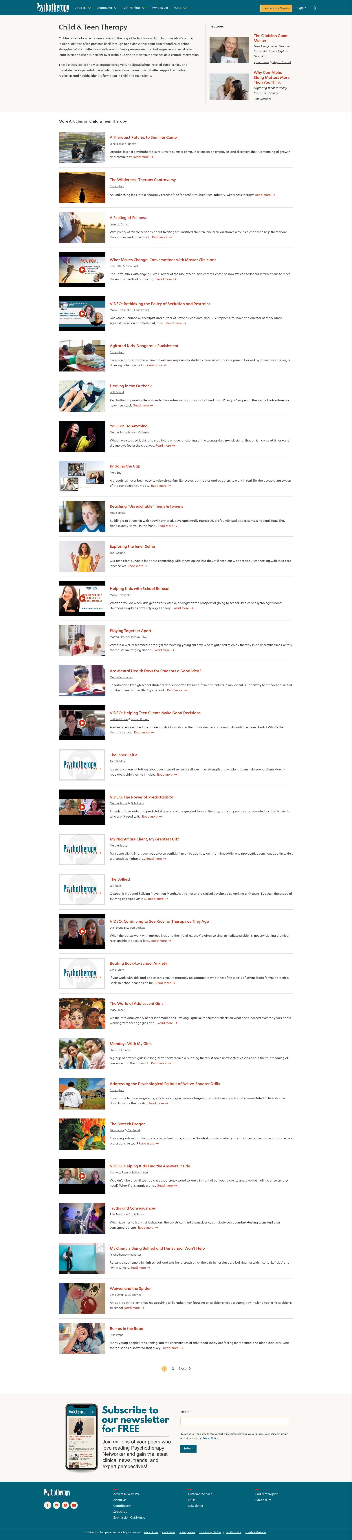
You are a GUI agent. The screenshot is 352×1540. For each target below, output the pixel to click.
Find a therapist (266, 1494)
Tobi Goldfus (117, 553)
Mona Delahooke (120, 310)
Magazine (104, 8)
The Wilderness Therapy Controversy (143, 180)
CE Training (132, 8)
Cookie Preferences (255, 1533)
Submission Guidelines (129, 1517)
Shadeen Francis (120, 1050)
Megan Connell (281, 62)
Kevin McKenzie (140, 432)
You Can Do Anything (129, 426)
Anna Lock (132, 266)
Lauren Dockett (140, 719)
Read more (141, 157)
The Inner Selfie (124, 755)
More (177, 8)
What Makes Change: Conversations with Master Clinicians (163, 260)
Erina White (117, 1130)
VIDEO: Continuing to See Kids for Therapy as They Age (159, 922)
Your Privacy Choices (210, 1533)
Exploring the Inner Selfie (132, 547)
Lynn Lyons (116, 928)
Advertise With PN (126, 1494)
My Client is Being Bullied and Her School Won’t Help (157, 1249)
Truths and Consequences (133, 1208)
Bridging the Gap (125, 466)
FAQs (191, 1500)
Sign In (302, 8)
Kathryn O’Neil (139, 637)
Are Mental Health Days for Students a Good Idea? (155, 671)
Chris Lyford (117, 186)
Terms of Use (151, 1533)
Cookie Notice (233, 1533)
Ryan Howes (261, 62)
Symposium (160, 8)
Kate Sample (117, 513)
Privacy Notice (210, 1438)
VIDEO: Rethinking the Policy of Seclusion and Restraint (160, 304)
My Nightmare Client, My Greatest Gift (144, 839)
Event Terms (168, 1533)
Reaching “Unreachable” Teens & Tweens (146, 507)
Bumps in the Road (126, 1329)
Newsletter (195, 1506)
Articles (80, 8)
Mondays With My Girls (131, 1044)
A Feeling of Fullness (128, 218)
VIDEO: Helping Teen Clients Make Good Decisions (155, 713)
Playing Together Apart (130, 631)
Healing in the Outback (131, 386)
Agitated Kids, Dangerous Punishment (144, 346)
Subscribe (120, 1511)
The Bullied (120, 880)
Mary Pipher (117, 1010)
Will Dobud (117, 392)
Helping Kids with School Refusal (139, 589)
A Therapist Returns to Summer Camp (143, 138)
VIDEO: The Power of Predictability (141, 797)
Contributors (122, 1506)
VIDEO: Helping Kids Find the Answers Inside (150, 1166)
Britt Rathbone (263, 99)
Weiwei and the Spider (130, 1289)
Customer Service (200, 1494)
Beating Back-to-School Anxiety (138, 964)
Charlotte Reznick (120, 1172)
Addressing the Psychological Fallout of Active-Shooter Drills (165, 1084)
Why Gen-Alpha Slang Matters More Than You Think (272, 77)
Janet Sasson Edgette (123, 144)
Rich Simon (137, 803)
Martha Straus (118, 432)
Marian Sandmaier (121, 677)
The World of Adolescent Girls (137, 1004)
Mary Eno (115, 473)
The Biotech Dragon (128, 1124)
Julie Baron (137, 1214)
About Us (119, 1500)
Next (182, 1368)
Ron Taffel (116, 266)
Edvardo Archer (119, 224)
